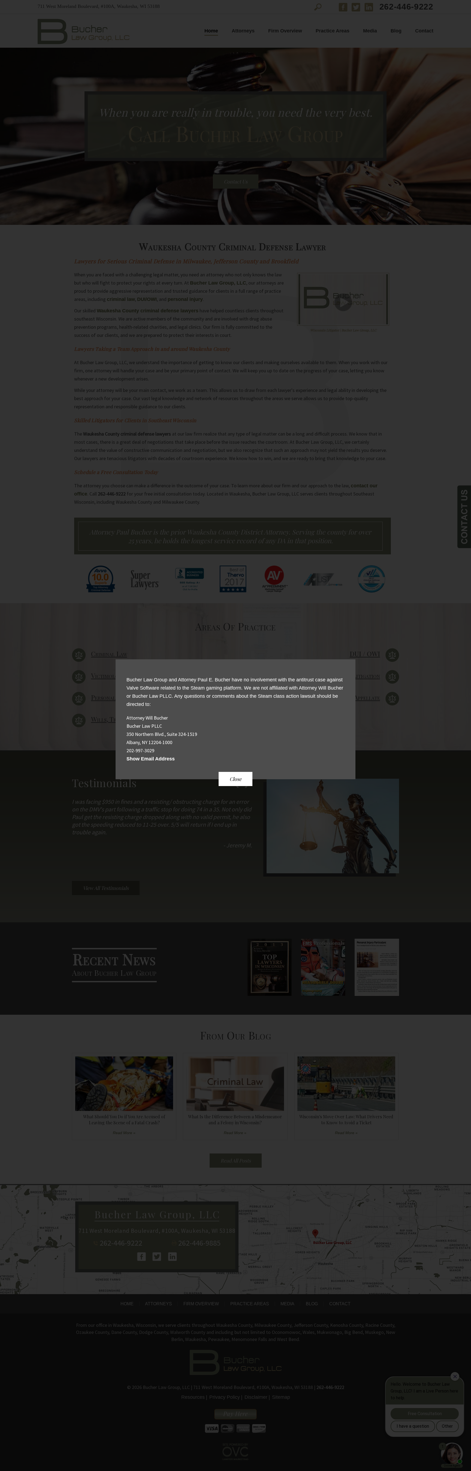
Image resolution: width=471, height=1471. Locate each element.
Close (235, 779)
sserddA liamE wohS (150, 759)
